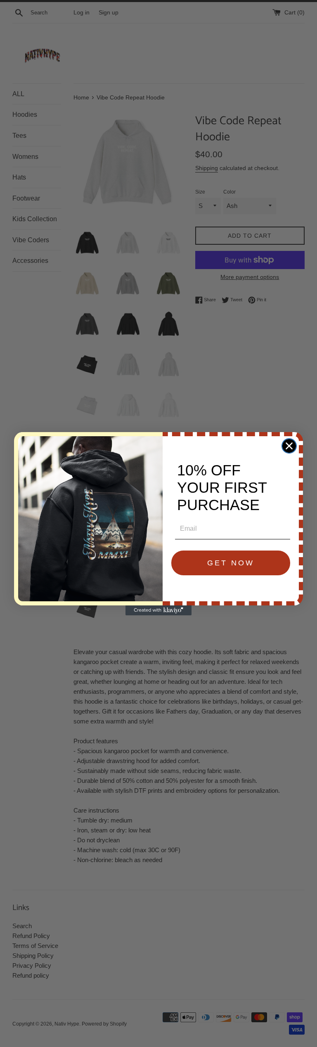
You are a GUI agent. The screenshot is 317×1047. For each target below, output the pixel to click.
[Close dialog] (289, 446)
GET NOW (230, 563)
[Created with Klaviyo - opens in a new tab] (158, 610)
